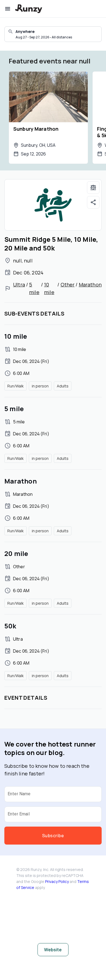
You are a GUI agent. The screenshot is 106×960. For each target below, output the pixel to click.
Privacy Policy (57, 881)
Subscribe (53, 836)
